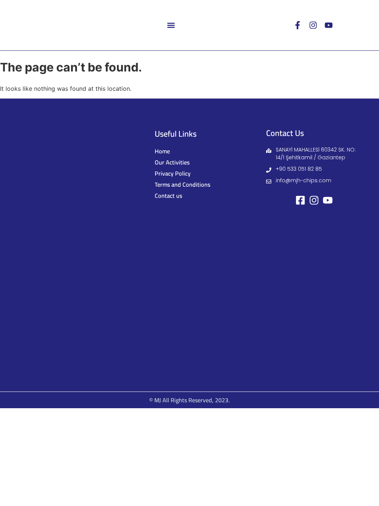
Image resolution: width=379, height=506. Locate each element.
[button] (171, 25)
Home (162, 151)
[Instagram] (313, 25)
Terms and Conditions (182, 184)
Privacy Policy (173, 173)
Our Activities (172, 162)
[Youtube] (329, 25)
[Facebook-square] (300, 200)
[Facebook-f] (298, 25)
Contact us (168, 195)
